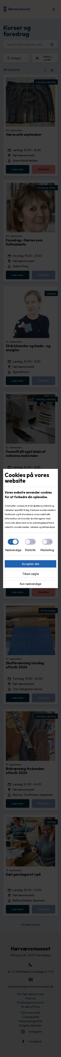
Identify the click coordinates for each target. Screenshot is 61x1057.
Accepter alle (30, 564)
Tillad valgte (30, 574)
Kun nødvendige (30, 584)
